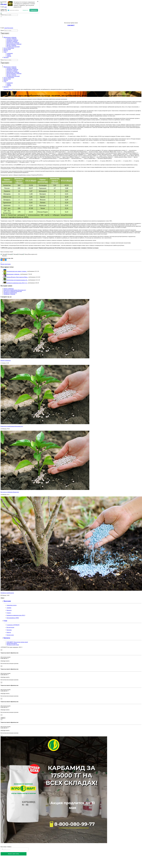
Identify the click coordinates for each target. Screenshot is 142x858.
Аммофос (9, 607)
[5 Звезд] (25, 254)
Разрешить (33, 10)
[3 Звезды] (14, 254)
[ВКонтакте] (1, 260)
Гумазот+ (9, 612)
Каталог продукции (6, 264)
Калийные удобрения (12, 41)
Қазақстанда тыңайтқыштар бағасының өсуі (15, 290)
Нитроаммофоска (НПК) (13, 617)
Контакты (6, 57)
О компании (10, 53)
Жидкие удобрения (11, 45)
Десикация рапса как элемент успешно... (16, 271)
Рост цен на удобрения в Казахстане (13, 291)
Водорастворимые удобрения (14, 44)
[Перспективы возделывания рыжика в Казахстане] (5, 280)
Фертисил (9, 610)
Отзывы (9, 54)
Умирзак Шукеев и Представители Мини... (17, 277)
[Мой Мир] (6, 260)
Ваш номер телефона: (6, 846)
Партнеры (9, 630)
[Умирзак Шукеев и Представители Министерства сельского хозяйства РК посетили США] (5, 277)
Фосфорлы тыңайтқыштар (10, 292)
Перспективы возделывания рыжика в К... (17, 280)
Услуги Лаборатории (9, 48)
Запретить (25, 10)
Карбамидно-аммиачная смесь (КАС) (16, 615)
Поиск (2, 14)
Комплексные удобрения (13, 42)
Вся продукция (10, 627)
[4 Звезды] (20, 254)
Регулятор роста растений (13, 46)
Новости (6, 50)
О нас (5, 52)
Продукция (7, 601)
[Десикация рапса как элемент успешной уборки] (5, 271)
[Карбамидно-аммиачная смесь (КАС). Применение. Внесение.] (5, 283)
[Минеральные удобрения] (5, 274)
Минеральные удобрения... (13, 274)
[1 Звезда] (3, 254)
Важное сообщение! (9, 288)
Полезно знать (7, 49)
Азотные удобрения (11, 38)
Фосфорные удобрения (12, 40)
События (9, 56)
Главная (6, 89)
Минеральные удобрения (10, 37)
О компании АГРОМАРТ (13, 624)
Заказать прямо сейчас (13, 853)
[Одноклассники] (3, 260)
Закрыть (3, 717)
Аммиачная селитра (11, 605)
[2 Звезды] (9, 254)
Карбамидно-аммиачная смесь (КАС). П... (16, 283)
